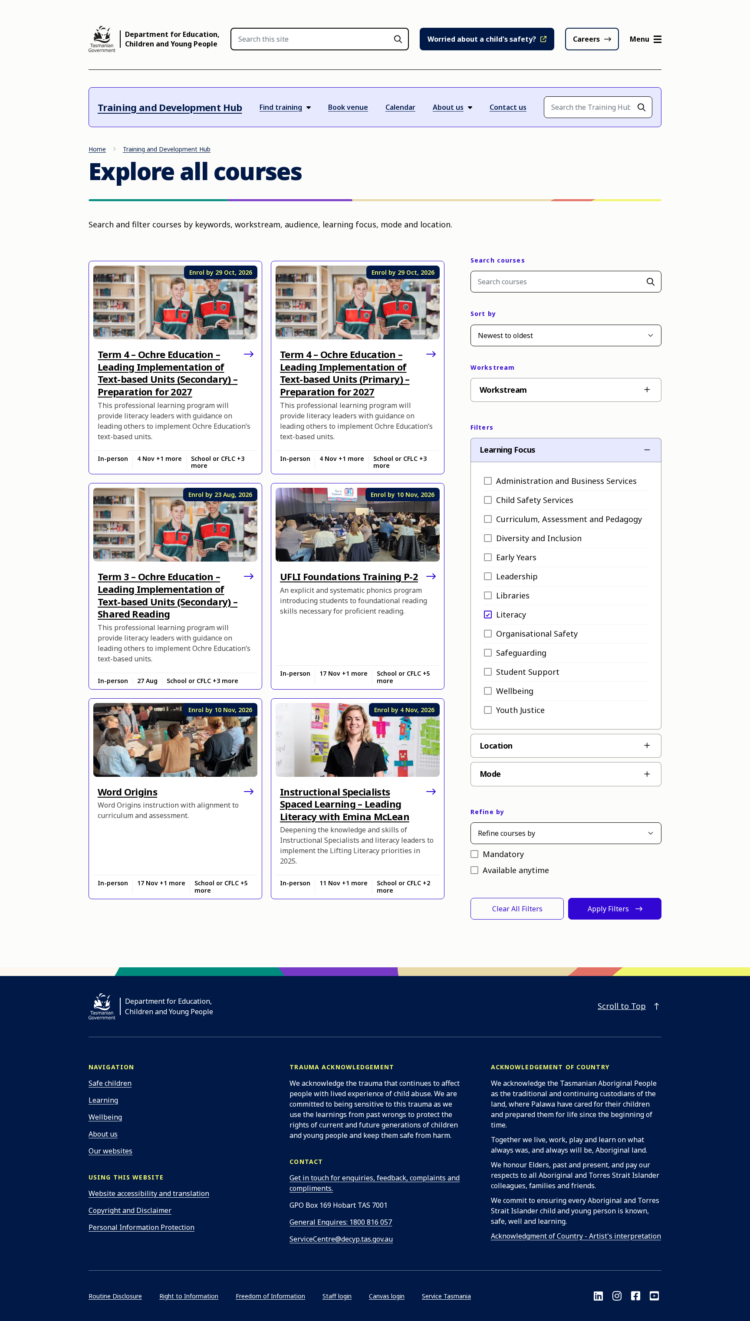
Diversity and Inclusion (539, 538)
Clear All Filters (517, 909)
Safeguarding (521, 652)
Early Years (516, 557)
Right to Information (188, 1296)
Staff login (337, 1296)
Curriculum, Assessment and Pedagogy (569, 519)
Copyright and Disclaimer (130, 1210)
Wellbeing (514, 691)
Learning (103, 1100)
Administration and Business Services (566, 481)
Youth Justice (520, 710)
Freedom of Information (270, 1296)
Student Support (527, 672)
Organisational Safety (537, 633)
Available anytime (516, 870)
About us (103, 1134)
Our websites (110, 1151)
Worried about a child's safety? (482, 39)
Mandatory (503, 854)
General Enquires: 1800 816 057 (340, 1222)
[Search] (650, 281)
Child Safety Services (534, 500)
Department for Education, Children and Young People (172, 39)
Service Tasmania (446, 1296)
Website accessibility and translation (149, 1193)
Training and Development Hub (170, 107)
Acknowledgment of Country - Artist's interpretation (576, 1236)
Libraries (513, 595)
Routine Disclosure (115, 1296)
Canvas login (387, 1296)
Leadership (517, 576)
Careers (586, 39)
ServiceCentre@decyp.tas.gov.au (341, 1239)
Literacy (511, 614)
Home (97, 149)
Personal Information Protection (141, 1227)
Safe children (110, 1083)
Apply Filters (608, 909)
